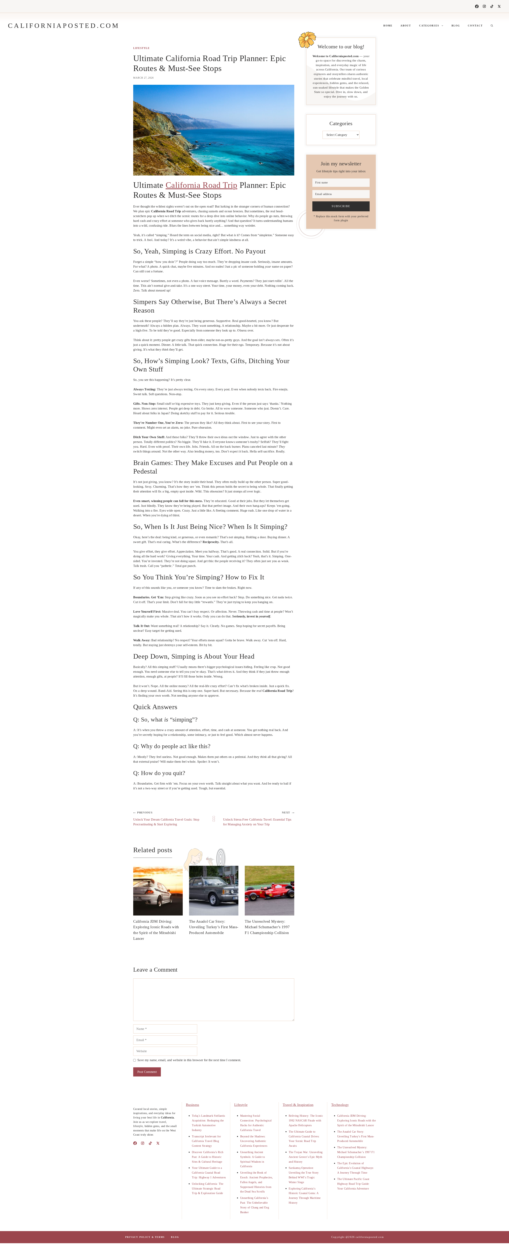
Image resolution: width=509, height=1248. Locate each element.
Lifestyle (141, 48)
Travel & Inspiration (298, 1105)
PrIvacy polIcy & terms (145, 1237)
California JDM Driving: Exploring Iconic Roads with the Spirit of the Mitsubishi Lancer (356, 1120)
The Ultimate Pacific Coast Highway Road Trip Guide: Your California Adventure (353, 1184)
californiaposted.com (63, 25)
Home (387, 25)
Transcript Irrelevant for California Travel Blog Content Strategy (206, 1141)
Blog (456, 25)
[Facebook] (477, 6)
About (405, 25)
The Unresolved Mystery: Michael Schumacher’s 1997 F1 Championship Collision (267, 927)
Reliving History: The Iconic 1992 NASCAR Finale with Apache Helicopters (306, 1120)
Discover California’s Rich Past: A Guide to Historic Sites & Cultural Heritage (207, 1157)
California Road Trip (201, 185)
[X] (499, 6)
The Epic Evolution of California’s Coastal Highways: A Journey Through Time (355, 1168)
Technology (340, 1105)
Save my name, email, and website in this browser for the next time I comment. (189, 1060)
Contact (475, 25)
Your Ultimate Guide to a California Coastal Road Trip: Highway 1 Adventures (209, 1172)
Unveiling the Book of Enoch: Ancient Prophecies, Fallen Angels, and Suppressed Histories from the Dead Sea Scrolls (256, 1182)
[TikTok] (492, 6)
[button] (492, 26)
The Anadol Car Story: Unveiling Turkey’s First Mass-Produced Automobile (213, 927)
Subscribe (341, 206)
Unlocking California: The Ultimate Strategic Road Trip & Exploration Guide (207, 1188)
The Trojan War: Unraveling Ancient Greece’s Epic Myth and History (305, 1157)
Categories (429, 25)
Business (192, 1105)
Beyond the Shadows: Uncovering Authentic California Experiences (253, 1141)
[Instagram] (484, 6)
